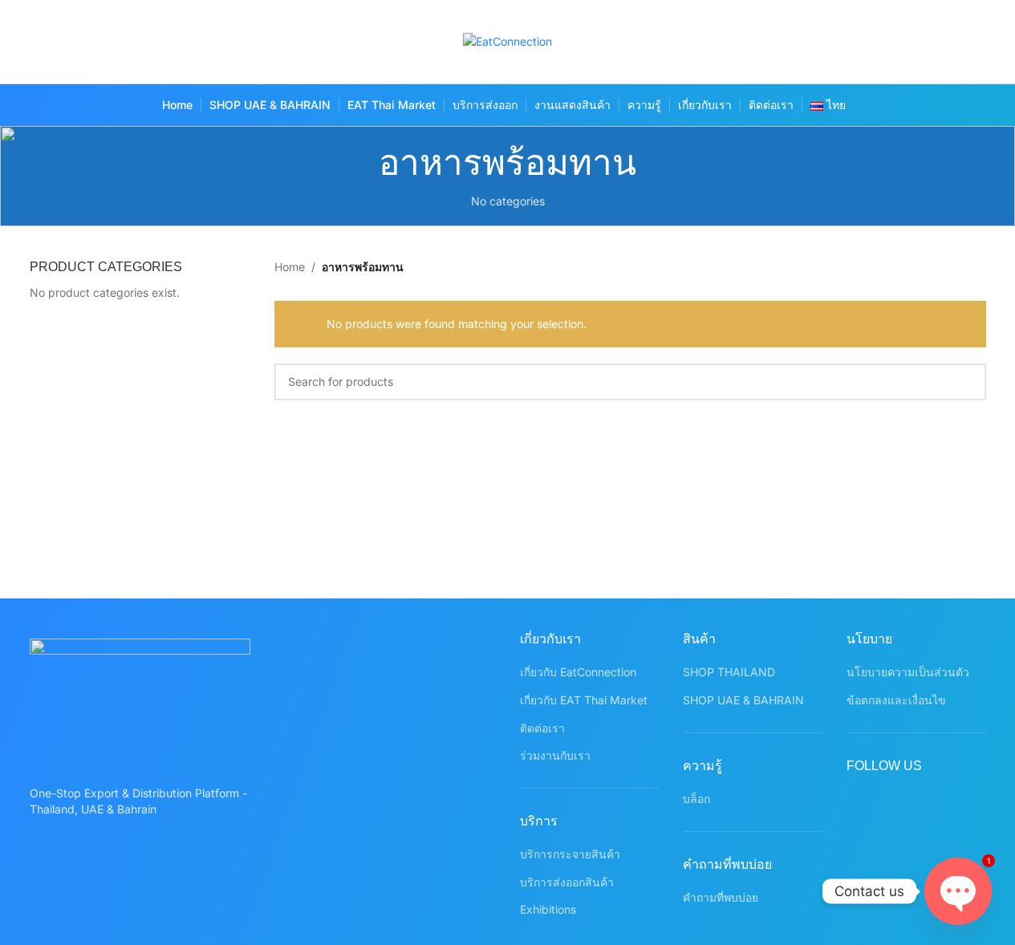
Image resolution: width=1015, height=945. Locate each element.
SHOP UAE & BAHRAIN (743, 700)
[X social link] (876, 41)
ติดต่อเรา (542, 728)
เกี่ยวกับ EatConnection (578, 672)
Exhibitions (548, 909)
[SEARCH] (967, 381)
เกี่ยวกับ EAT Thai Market (584, 700)
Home (289, 267)
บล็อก (696, 798)
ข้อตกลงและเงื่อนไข (896, 700)
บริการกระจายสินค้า (570, 854)
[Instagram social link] (908, 41)
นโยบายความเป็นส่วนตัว (908, 672)
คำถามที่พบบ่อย (720, 897)
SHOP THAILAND (729, 672)
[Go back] (359, 163)
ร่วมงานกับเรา (555, 755)
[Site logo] (507, 40)
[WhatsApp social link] (970, 41)
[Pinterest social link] (939, 41)
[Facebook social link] (845, 41)
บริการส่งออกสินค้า (567, 882)
